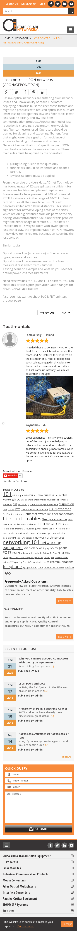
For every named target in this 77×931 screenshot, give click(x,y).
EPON (53, 509)
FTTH (41, 524)
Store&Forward (30, 562)
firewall (33, 524)
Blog (42, 3)
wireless (69, 567)
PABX (51, 548)
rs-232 (13, 557)
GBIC (48, 524)
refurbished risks (34, 553)
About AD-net (28, 3)
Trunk (40, 567)
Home (6, 38)
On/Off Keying (42, 548)
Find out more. (25, 926)
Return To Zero (50, 553)
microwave (30, 533)
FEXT (49, 514)
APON (30, 495)
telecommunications (60, 562)
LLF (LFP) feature (57, 528)
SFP (52, 557)
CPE (15, 504)
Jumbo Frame (41, 528)
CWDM (50, 504)
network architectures (49, 537)
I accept (67, 924)
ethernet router (17, 514)
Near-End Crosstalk (25, 538)
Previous (48, 312)
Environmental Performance (34, 509)
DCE (56, 504)
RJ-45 (60, 553)
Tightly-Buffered (29, 567)
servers (47, 557)
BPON (40, 495)
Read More (64, 601)
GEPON (56, 524)
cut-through (23, 504)
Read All (66, 756)
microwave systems (45, 533)
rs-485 (25, 557)
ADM (24, 495)
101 (7, 494)
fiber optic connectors (54, 519)
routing (6, 557)
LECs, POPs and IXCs (32, 683)
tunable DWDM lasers (54, 567)
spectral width (61, 557)
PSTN (16, 553)
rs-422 (19, 557)
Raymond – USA (36, 425)
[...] (52, 666)
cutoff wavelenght (38, 504)
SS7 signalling (16, 562)
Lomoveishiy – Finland (40, 335)
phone (63, 548)
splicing (6, 562)
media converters (16, 533)
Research (21, 38)
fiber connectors (63, 514)
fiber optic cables (22, 518)
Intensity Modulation (25, 528)
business (49, 495)
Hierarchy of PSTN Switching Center (43, 708)
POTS (7, 552)
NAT (14, 538)
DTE (17, 509)
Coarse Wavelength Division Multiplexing (40, 500)
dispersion (66, 504)
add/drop (17, 495)
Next (65, 312)
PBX (56, 548)
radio (23, 553)
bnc (35, 495)
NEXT (26, 548)
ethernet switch (35, 514)
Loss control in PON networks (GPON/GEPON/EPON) (28, 82)
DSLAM (11, 509)
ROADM (67, 553)
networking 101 (21, 542)
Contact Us (12, 3)
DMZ (5, 509)
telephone (12, 566)
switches (42, 562)
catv (56, 495)
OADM (32, 548)
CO (18, 499)
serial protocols (35, 557)
